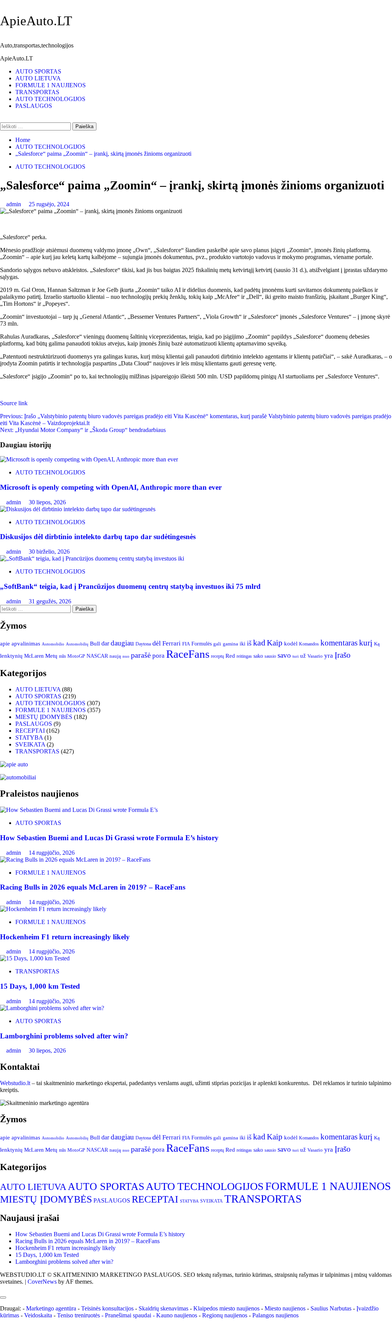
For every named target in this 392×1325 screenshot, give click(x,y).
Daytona (143, 644)
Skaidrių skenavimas (163, 1308)
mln (62, 656)
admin (14, 204)
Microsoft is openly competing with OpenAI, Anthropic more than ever (111, 487)
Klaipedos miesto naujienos (226, 1308)
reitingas (244, 656)
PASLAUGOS (33, 106)
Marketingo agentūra (51, 1308)
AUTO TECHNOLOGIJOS (50, 99)
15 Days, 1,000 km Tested (40, 986)
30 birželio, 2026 (49, 551)
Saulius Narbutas (330, 1308)
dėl (156, 643)
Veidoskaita (38, 1315)
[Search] (2, 119)
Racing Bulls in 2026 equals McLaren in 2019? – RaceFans (92, 887)
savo (284, 655)
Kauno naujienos (176, 1315)
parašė (141, 655)
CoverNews (42, 1281)
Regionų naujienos (224, 1315)
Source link (14, 403)
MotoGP (76, 656)
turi (295, 656)
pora (158, 655)
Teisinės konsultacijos (107, 1308)
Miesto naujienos (285, 1308)
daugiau (122, 643)
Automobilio (53, 644)
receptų (217, 656)
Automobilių (77, 644)
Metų (51, 656)
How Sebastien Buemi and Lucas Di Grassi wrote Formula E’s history (109, 838)
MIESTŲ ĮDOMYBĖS (43, 717)
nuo (125, 656)
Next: (83, 430)
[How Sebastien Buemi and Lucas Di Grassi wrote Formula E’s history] (79, 810)
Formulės (201, 643)
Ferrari (171, 643)
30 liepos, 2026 (47, 502)
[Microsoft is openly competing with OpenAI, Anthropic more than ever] (89, 459)
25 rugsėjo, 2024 (49, 204)
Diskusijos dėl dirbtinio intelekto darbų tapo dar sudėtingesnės (98, 537)
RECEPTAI (30, 730)
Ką (377, 644)
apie (5, 643)
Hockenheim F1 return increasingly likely (65, 937)
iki (242, 644)
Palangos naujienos (275, 1315)
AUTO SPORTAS (38, 71)
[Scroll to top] (2, 1288)
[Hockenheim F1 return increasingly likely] (53, 909)
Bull (95, 643)
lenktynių (11, 655)
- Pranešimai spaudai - (128, 1315)
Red (230, 655)
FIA (186, 644)
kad (259, 642)
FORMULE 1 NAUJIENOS (50, 85)
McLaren (34, 656)
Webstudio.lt (15, 1083)
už (303, 656)
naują (115, 656)
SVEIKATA (30, 744)
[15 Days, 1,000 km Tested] (35, 958)
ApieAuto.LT (36, 20)
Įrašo (343, 655)
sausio (270, 656)
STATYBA (29, 737)
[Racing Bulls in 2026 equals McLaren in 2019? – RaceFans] (75, 859)
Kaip (275, 642)
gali (217, 644)
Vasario (315, 656)
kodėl (290, 643)
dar (105, 643)
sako (258, 656)
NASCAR (97, 656)
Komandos (309, 644)
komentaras (339, 643)
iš (249, 643)
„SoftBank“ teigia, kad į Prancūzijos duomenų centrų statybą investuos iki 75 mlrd (130, 586)
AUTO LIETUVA (38, 78)
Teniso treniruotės (78, 1315)
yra (328, 655)
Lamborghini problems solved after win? (64, 1036)
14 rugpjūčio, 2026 (52, 852)
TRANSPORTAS (37, 92)
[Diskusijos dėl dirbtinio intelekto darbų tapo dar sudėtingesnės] (77, 509)
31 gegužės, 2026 (50, 601)
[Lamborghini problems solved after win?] (52, 1008)
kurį (365, 642)
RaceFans (187, 654)
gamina (230, 644)
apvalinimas (25, 643)
